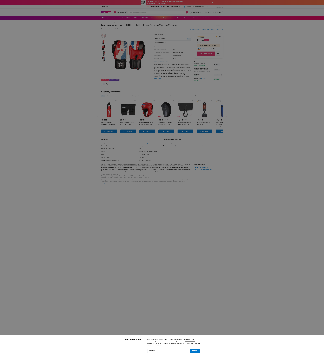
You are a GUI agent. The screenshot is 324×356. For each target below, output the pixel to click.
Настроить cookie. (190, 341)
